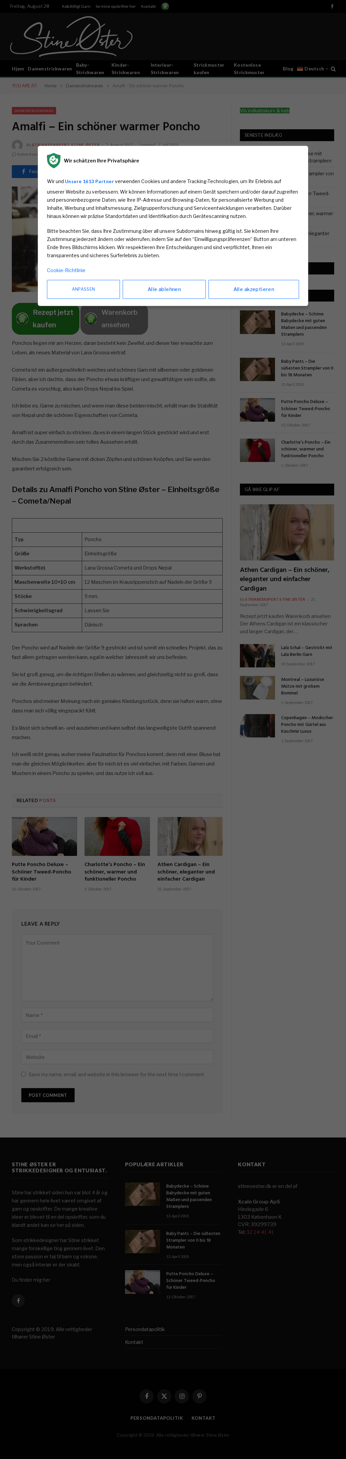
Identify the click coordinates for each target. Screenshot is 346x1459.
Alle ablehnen (164, 289)
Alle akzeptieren (253, 289)
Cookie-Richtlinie (66, 270)
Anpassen (83, 289)
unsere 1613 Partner (89, 181)
